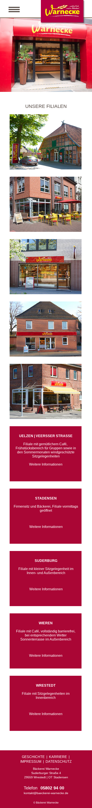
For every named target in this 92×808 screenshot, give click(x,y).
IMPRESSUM (30, 761)
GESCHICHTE (33, 757)
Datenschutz (59, 761)
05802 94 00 (52, 788)
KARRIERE (58, 757)
